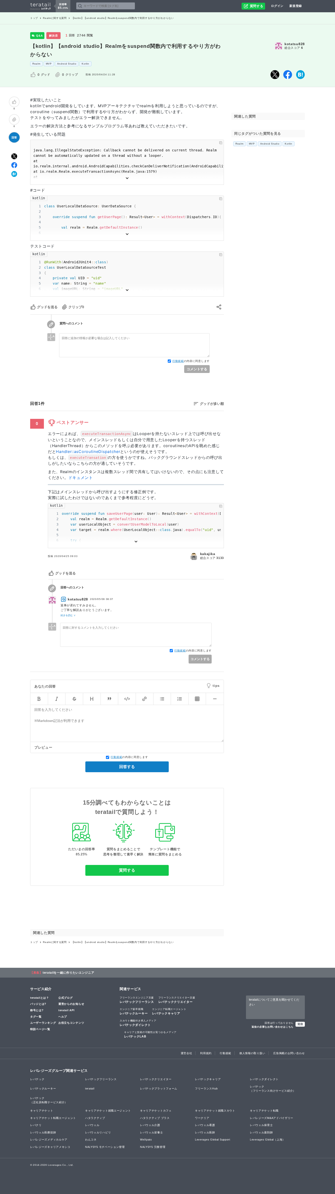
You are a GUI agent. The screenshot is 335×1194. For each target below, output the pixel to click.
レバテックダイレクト (138, 1023)
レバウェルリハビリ (98, 1132)
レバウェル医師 (205, 1132)
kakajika (207, 554)
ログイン (277, 6)
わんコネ (91, 1139)
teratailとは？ (39, 997)
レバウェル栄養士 (151, 1132)
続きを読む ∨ (68, 615)
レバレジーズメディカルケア (48, 1139)
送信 (300, 1023)
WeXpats (146, 1139)
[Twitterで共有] (275, 74)
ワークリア (202, 1117)
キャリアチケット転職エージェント (53, 1117)
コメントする (197, 369)
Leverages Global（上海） (267, 1139)
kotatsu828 (294, 44)
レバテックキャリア (169, 1011)
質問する (127, 870)
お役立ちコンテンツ (71, 1022)
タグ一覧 (36, 1016)
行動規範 (178, 360)
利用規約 (206, 1053)
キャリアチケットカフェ (156, 1110)
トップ (34, 18)
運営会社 (186, 1053)
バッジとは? (38, 1003)
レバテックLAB (150, 1034)
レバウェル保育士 (261, 1125)
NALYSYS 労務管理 (152, 1146)
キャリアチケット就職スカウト (215, 1110)
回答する (127, 767)
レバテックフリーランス (137, 1000)
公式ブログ (65, 997)
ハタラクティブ (95, 1117)
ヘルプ (62, 1016)
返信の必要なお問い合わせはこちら (273, 1026)
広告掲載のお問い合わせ (289, 1053)
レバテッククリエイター (176, 1000)
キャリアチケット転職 (264, 1110)
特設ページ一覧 (40, 1029)
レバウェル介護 (150, 1125)
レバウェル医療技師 (43, 1132)
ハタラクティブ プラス (155, 1117)
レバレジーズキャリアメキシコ (50, 1146)
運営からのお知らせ (71, 1003)
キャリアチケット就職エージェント (108, 1110)
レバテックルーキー (134, 1011)
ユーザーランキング (43, 1022)
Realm (36, 63)
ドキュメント (80, 477)
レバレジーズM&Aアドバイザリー (271, 1117)
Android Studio (67, 63)
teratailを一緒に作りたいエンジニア (68, 972)
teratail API (66, 1010)
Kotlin (85, 63)
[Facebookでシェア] (287, 74)
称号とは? (37, 1010)
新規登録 (295, 6)
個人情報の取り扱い (252, 1053)
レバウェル (92, 1125)
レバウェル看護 (205, 1125)
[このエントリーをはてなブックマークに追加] (300, 74)
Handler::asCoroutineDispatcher (88, 451)
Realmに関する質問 (55, 18)
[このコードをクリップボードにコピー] (221, 143)
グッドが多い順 (212, 403)
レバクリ (36, 1125)
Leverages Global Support (212, 1139)
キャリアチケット (41, 1110)
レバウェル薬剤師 (261, 1132)
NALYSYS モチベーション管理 (105, 1146)
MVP (49, 63)
